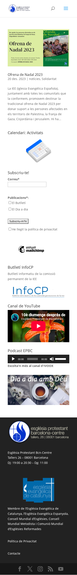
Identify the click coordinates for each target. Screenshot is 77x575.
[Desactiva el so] (52, 359)
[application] (38, 359)
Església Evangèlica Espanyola (46, 514)
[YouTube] (60, 569)
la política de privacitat (41, 229)
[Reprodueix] (13, 359)
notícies (34, 79)
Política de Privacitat (22, 541)
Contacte (14, 553)
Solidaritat (49, 79)
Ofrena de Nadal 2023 (25, 74)
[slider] (61, 358)
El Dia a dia (20, 209)
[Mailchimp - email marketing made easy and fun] (31, 243)
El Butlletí (19, 203)
